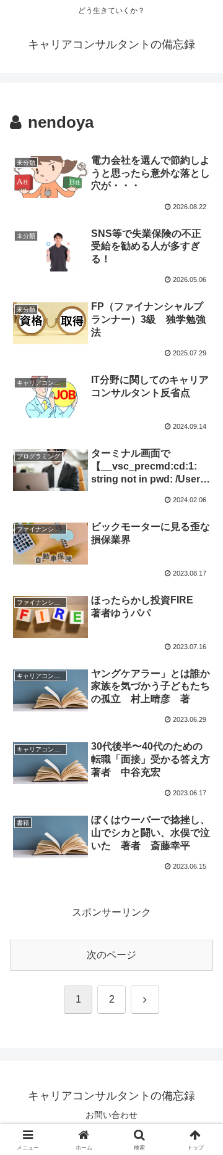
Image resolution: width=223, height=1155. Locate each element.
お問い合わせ (111, 1115)
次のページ (111, 955)
